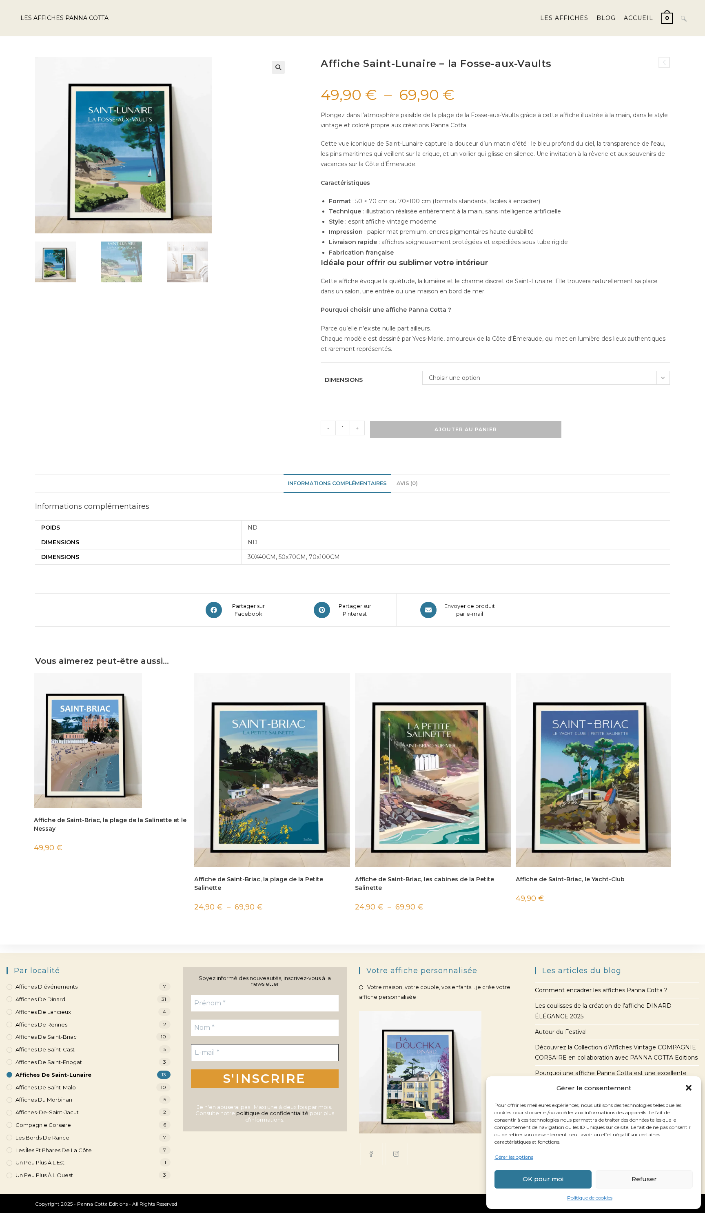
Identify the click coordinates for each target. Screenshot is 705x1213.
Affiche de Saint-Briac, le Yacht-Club (570, 879)
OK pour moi (543, 1179)
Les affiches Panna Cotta (64, 18)
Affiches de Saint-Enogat (49, 1062)
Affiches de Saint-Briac (46, 1036)
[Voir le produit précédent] (664, 62)
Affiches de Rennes (41, 1024)
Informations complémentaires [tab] (337, 483)
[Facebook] (371, 1154)
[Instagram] (396, 1154)
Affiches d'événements (47, 986)
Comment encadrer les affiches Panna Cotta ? (601, 990)
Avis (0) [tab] (407, 483)
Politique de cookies (589, 1198)
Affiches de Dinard (40, 999)
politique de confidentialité (272, 1113)
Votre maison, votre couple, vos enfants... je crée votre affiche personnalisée (434, 992)
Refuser (644, 1179)
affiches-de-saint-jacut (47, 1112)
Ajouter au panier (466, 429)
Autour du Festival (561, 1032)
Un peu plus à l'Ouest (44, 1175)
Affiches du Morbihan (44, 1099)
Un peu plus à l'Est (40, 1162)
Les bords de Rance (42, 1137)
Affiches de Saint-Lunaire (53, 1074)
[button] (689, 1088)
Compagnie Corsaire (43, 1125)
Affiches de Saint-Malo (46, 1087)
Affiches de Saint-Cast (45, 1049)
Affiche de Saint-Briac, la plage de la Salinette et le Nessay (110, 824)
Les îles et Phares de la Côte (54, 1150)
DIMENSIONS (344, 380)
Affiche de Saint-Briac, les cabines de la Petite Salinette (424, 883)
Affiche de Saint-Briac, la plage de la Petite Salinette (258, 883)
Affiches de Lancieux (43, 1012)
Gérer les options (513, 1157)
